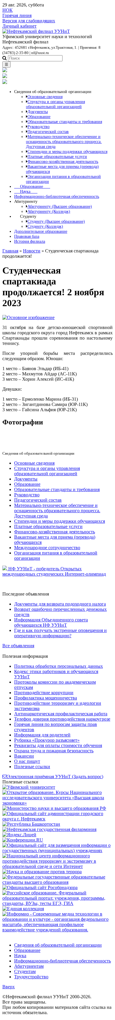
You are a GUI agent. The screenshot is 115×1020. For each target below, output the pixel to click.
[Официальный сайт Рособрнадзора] (40, 887)
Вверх (8, 986)
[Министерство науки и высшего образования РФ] (54, 808)
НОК (7, 10)
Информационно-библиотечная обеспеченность (56, 196)
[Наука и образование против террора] (42, 871)
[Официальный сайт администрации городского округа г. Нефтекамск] (57, 818)
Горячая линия (17, 15)
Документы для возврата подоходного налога (60, 603)
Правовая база (26, 236)
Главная (10, 250)
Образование (32, 186)
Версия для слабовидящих (28, 20)
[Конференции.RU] (22, 839)
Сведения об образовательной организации (58, 945)
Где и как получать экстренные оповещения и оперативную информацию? (60, 633)
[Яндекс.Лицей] (19, 834)
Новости (31, 250)
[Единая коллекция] (23, 908)
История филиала (29, 241)
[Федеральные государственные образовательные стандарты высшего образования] (57, 882)
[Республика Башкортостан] (31, 824)
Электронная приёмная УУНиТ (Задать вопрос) (55, 776)
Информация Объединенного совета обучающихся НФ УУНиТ (51, 622)
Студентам (25, 971)
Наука (25, 191)
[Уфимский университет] (28, 787)
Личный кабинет (19, 25)
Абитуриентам (29, 966)
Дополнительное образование (40, 231)
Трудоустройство (31, 976)
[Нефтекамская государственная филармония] (49, 829)
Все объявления (18, 645)
